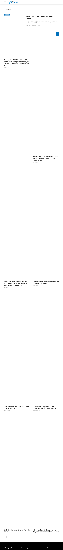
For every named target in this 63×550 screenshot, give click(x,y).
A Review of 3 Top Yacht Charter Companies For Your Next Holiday (44, 407)
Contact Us (50, 548)
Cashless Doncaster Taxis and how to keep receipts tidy (17, 407)
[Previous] (5, 537)
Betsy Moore (29, 25)
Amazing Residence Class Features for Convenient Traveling (46, 282)
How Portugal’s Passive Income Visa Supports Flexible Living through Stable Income (45, 158)
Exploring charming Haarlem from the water (17, 531)
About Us (58, 548)
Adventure (7, 14)
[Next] (7, 537)
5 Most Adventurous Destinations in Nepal (40, 17)
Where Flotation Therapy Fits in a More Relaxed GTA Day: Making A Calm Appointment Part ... (15, 283)
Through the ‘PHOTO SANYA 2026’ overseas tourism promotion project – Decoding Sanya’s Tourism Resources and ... (17, 62)
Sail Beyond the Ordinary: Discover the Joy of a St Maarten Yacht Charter (46, 531)
